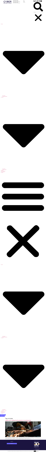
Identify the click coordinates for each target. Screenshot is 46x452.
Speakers (2, 170)
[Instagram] (39, 1)
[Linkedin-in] (34, 1)
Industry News (3, 412)
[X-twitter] (36, 1)
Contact (2, 172)
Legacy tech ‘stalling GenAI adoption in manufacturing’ (18, 420)
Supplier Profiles (4, 169)
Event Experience (3, 411)
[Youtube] (41, 1)
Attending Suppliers (5, 96)
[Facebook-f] (37, 1)
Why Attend (4, 95)
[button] (38, 7)
